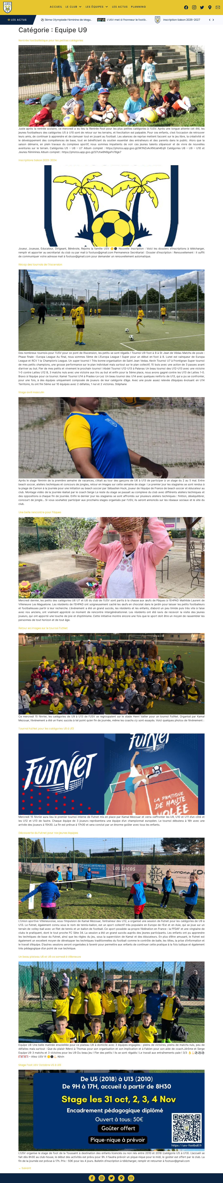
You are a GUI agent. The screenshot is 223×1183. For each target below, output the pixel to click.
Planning (138, 6)
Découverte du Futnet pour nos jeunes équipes (48, 833)
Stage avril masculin (31, 392)
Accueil (56, 6)
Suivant (24, 1168)
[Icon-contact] (218, 7)
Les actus (120, 6)
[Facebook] (186, 7)
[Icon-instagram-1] (194, 7)
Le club (71, 6)
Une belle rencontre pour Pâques (39, 512)
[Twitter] (202, 7)
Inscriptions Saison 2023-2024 (37, 160)
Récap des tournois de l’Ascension (40, 264)
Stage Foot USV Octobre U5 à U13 (39, 1065)
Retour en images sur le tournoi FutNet (43, 628)
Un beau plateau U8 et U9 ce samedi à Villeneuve (49, 957)
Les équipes (95, 6)
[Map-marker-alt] (210, 7)
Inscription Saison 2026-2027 (125, 20)
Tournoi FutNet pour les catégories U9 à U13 (46, 728)
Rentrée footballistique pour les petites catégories (50, 40)
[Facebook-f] (92, 1178)
